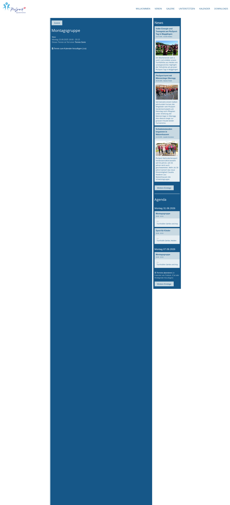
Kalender (204, 8)
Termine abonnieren (164, 273)
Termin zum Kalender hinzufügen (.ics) (70, 48)
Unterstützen (187, 8)
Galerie (170, 8)
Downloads (221, 8)
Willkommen (143, 8)
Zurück (57, 23)
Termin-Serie (80, 42)
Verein (158, 8)
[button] (167, 219)
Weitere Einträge (164, 188)
